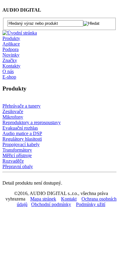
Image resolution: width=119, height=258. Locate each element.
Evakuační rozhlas (20, 128)
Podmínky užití (90, 204)
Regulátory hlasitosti (22, 139)
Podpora (10, 49)
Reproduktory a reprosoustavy (31, 122)
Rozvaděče (13, 161)
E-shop (9, 76)
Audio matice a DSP (22, 133)
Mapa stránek (43, 198)
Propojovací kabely (21, 144)
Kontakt (69, 198)
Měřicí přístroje (17, 155)
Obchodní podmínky (51, 204)
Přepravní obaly (17, 166)
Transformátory (17, 150)
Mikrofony (12, 117)
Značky (9, 60)
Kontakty (11, 65)
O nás (8, 71)
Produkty (11, 38)
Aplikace (11, 43)
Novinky (11, 54)
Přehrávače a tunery (21, 106)
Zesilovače (12, 111)
